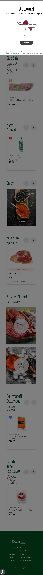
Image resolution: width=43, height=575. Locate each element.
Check (26, 43)
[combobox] (26, 35)
